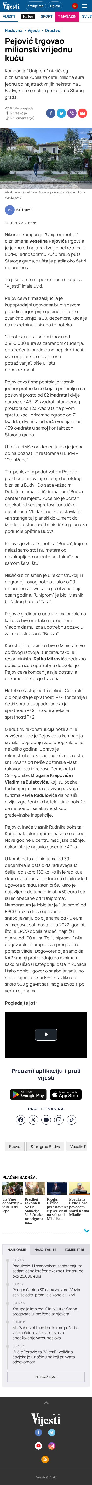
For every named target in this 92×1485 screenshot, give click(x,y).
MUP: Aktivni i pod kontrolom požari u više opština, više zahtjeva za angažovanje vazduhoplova (45, 1332)
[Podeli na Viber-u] (72, 113)
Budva (14, 1146)
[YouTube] (46, 1120)
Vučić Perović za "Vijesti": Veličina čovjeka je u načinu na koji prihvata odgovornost (44, 1357)
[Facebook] (20, 1120)
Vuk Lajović (24, 210)
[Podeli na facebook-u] (50, 113)
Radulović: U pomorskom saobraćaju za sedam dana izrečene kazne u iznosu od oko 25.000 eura (48, 1270)
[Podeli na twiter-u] (61, 113)
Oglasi (55, 6)
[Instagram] (59, 1120)
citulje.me (36, 6)
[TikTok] (71, 1120)
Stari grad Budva (45, 1146)
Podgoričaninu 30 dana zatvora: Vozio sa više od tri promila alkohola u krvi (46, 1292)
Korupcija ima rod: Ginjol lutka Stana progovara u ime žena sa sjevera (45, 1311)
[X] (33, 1120)
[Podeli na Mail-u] (82, 113)
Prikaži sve (46, 1377)
